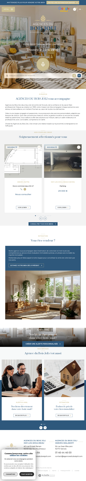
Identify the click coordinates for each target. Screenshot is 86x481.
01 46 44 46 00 (63, 452)
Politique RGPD (65, 470)
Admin (54, 470)
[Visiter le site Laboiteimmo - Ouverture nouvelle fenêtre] (46, 475)
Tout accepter (26, 474)
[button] (45, 218)
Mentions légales (43, 470)
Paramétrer (10, 474)
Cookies (77, 470)
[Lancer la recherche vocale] (43, 63)
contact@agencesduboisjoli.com (37, 456)
